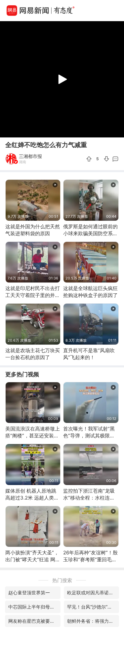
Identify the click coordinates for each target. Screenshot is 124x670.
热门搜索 (62, 580)
